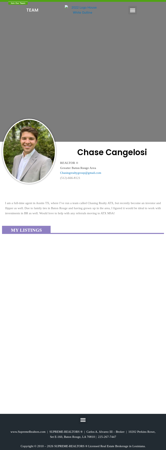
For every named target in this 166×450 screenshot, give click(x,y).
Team (32, 10)
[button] (132, 10)
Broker (120, 431)
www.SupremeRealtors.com (28, 431)
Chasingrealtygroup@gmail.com (80, 172)
